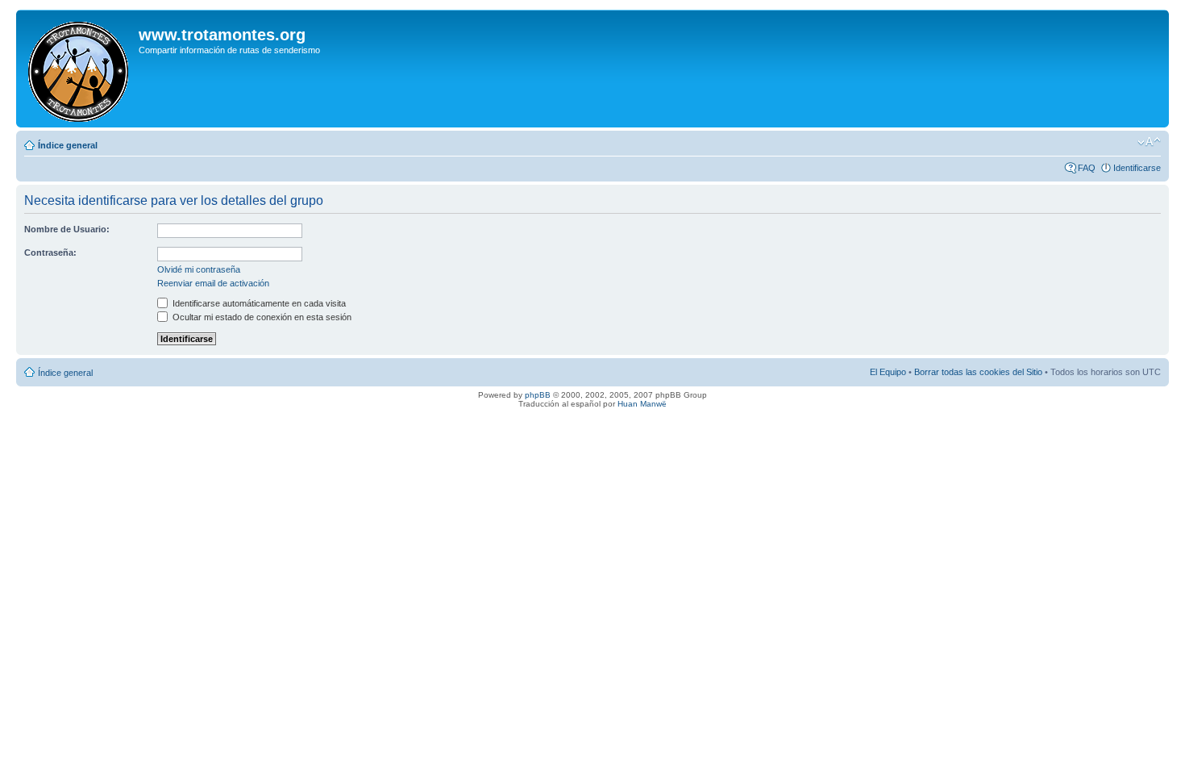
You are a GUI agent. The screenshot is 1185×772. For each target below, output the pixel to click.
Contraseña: (50, 252)
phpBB (538, 394)
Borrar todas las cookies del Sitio (978, 372)
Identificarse (1137, 168)
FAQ (1087, 168)
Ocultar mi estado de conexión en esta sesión (260, 317)
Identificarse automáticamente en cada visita (258, 303)
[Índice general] (79, 68)
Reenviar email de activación (213, 283)
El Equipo (888, 372)
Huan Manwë (642, 403)
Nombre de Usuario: (67, 229)
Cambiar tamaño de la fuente (1149, 142)
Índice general (68, 145)
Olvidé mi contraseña (198, 269)
